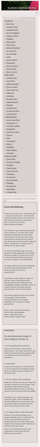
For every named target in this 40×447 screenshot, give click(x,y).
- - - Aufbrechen (9, 93)
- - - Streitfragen (9, 147)
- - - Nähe (7, 138)
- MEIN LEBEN (9, 75)
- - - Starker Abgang (10, 150)
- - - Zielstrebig (8, 96)
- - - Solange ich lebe (11, 27)
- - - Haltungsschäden (11, 30)
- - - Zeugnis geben (10, 168)
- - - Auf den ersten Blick (12, 120)
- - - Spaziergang (9, 189)
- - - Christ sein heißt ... (11, 171)
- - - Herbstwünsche (10, 108)
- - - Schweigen (9, 153)
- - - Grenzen (8, 135)
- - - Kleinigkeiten (9, 129)
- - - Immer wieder (9, 159)
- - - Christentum (9, 174)
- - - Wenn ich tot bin (10, 72)
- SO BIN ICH (8, 21)
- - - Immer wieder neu (11, 90)
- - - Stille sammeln (10, 69)
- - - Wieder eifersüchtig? (12, 48)
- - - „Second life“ (9, 81)
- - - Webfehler (8, 39)
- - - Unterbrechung (10, 78)
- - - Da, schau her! (10, 51)
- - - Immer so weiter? (11, 87)
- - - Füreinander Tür (10, 123)
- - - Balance (8, 144)
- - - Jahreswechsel (10, 114)
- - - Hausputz (8, 105)
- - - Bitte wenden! (10, 42)
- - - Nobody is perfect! (11, 36)
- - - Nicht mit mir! (9, 45)
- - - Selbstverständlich (11, 84)
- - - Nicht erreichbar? (11, 66)
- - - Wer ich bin (9, 24)
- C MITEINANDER (10, 117)
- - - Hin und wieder (10, 54)
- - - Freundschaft (9, 141)
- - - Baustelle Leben (10, 99)
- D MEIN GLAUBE (10, 156)
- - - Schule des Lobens (11, 132)
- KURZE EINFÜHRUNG (12, 18)
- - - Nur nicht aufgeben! (11, 33)
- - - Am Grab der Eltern (11, 111)
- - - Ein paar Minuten (11, 180)
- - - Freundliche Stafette (12, 126)
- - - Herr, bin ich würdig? (12, 162)
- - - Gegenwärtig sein (11, 102)
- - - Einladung (8, 183)
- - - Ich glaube (8, 165)
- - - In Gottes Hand (10, 192)
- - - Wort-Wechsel (10, 186)
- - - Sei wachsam (9, 177)
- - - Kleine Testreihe (10, 60)
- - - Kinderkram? (9, 63)
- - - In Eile (7, 57)
